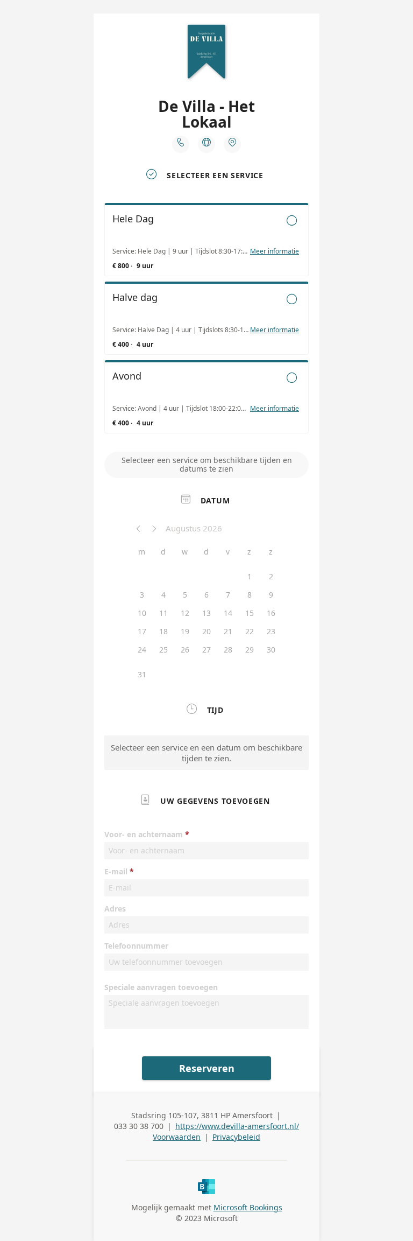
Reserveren (206, 1068)
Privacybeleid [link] (236, 1137)
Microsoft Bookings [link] (247, 1207)
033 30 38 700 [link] (138, 1126)
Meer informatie (274, 251)
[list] (206, 321)
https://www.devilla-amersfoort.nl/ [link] (237, 1126)
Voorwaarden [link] (177, 1137)
